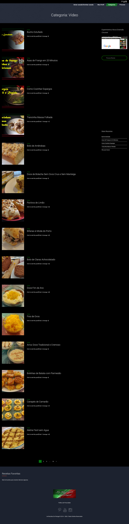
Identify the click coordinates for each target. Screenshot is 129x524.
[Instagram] (126, 1)
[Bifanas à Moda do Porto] (13, 239)
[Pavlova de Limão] (13, 210)
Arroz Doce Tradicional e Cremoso (43, 344)
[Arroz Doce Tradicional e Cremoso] (13, 353)
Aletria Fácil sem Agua (38, 430)
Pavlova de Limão (35, 202)
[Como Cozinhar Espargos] (13, 97)
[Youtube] (124, 1)
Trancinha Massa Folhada (39, 117)
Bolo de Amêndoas (36, 145)
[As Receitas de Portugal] (64, 493)
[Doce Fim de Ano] (13, 296)
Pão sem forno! (106, 150)
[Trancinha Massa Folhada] (13, 125)
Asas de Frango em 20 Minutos (42, 60)
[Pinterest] (122, 1)
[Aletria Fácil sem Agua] (13, 438)
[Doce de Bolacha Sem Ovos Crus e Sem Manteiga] (13, 182)
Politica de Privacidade (64, 502)
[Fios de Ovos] (13, 324)
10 (53, 461)
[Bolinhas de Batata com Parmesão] (13, 381)
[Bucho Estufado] (13, 40)
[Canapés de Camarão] (13, 409)
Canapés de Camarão (37, 401)
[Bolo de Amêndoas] (13, 154)
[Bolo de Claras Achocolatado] (13, 267)
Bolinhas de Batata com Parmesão (44, 373)
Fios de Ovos (33, 316)
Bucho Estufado (35, 32)
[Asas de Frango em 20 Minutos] (13, 68)
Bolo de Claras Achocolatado (41, 259)
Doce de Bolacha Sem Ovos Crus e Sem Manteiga (51, 174)
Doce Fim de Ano (35, 288)
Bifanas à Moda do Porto (39, 231)
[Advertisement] (114, 95)
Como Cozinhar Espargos (39, 89)
